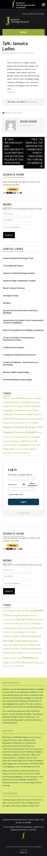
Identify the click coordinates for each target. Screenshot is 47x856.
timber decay (9, 662)
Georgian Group (12, 410)
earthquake (25, 402)
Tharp (35, 410)
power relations (15, 423)
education (38, 414)
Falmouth (8, 448)
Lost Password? (23, 513)
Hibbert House (9, 398)
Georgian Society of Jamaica (22, 644)
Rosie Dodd (28, 53)
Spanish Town (12, 432)
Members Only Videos (14, 113)
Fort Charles (19, 406)
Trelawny (14, 402)
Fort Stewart (34, 445)
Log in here (32, 101)
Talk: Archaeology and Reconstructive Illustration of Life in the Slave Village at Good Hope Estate (15, 151)
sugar (30, 414)
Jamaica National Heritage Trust (23, 427)
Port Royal (9, 418)
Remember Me (16, 494)
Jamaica (32, 432)
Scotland (32, 418)
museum (35, 402)
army (32, 441)
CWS (22, 852)
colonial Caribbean (21, 452)
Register (11, 92)
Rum (23, 432)
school (16, 449)
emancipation (9, 414)
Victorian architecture (21, 437)
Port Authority (33, 406)
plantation (22, 414)
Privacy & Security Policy (33, 14)
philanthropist (21, 419)
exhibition (21, 398)
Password (12, 484)
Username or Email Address (20, 475)
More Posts (26, 126)
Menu (23, 32)
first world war (9, 666)
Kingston (7, 406)
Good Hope (35, 623)
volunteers (31, 398)
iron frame (26, 410)
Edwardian (24, 449)
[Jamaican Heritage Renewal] (23, 20)
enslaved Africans (24, 610)
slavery (25, 441)
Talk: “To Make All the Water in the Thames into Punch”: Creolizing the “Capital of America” (34, 151)
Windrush (23, 445)
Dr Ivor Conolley (31, 422)
